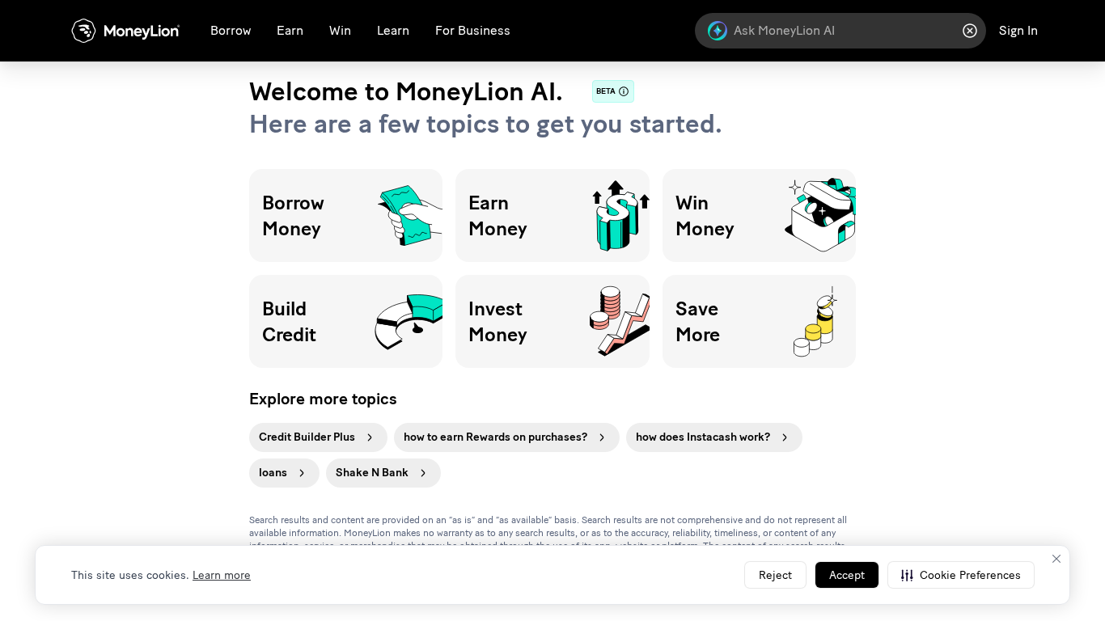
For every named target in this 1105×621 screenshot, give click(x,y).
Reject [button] (775, 575)
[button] (961, 575)
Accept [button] (847, 575)
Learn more (222, 575)
